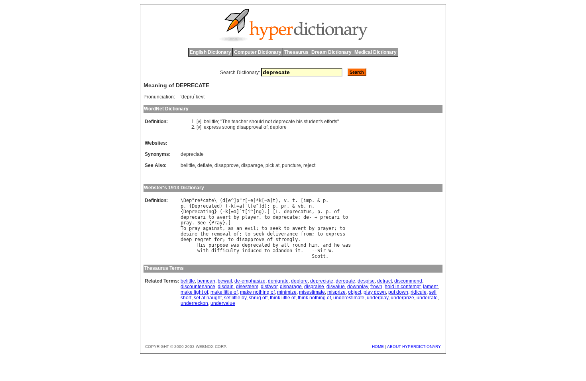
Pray (216, 223)
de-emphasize (249, 281)
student (312, 121)
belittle (211, 121)
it (298, 250)
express (212, 127)
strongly (286, 239)
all (285, 245)
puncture (291, 165)
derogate (345, 281)
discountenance (198, 286)
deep (186, 239)
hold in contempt (403, 286)
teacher (240, 121)
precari (330, 217)
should (256, 121)
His (201, 245)
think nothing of (314, 297)
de (306, 217)
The (226, 121)
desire (189, 234)
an (239, 228)
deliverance (282, 234)
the (204, 234)
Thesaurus (296, 52)
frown (376, 286)
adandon (282, 250)
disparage (252, 165)
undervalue (222, 303)
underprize (402, 297)
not (268, 121)
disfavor (269, 286)
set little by (235, 297)
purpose (218, 245)
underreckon (194, 303)
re (197, 200)
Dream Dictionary (331, 52)
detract (384, 281)
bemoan (206, 281)
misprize (336, 292)
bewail (225, 281)
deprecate (284, 121)
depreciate (192, 154)
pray (186, 223)
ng (259, 211)
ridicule (419, 292)
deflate (204, 165)
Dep (187, 200)
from (306, 234)
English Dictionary (210, 52)
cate (208, 200)
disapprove (226, 165)
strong (229, 127)
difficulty (225, 250)
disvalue (335, 286)
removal (221, 234)
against (212, 228)
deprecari (193, 217)
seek (275, 228)
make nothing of (257, 292)
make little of (224, 292)
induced (252, 250)
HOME (378, 346)
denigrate (278, 281)
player (250, 217)
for (218, 239)
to (211, 217)
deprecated (256, 245)
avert (224, 217)
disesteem (247, 286)
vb (300, 206)
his (299, 121)
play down (375, 292)
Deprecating (198, 211)
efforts (330, 121)
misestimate (312, 292)
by (236, 217)
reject (309, 165)
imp (307, 200)
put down (398, 292)
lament (430, 286)
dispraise (314, 286)
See (201, 223)
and (327, 245)
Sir (321, 250)
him (313, 245)
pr (284, 206)
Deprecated (206, 206)
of (265, 127)
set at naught (208, 297)
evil (250, 228)
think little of (282, 297)
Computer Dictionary (257, 52)
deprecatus (298, 211)
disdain (226, 286)
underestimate (348, 297)
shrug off (258, 297)
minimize (287, 292)
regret (203, 239)
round (299, 245)
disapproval (249, 127)
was (235, 245)
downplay (357, 286)
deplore (278, 127)
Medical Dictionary (375, 52)
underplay (377, 297)
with (202, 250)
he (337, 245)
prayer (325, 228)
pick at (272, 165)
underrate (427, 297)
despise (366, 281)
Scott (319, 256)
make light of (194, 292)
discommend (408, 281)
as (231, 228)
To (183, 228)
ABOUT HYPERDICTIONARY (414, 346)
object (354, 292)
